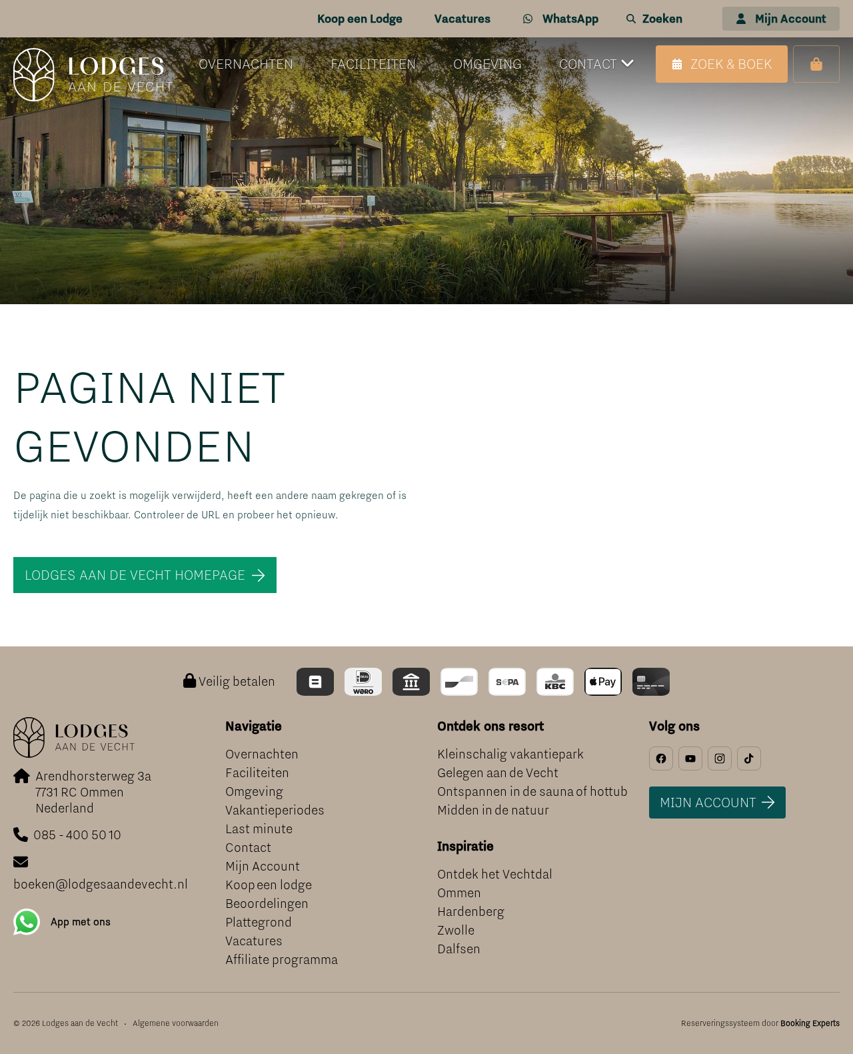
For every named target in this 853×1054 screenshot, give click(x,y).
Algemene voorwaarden (176, 1023)
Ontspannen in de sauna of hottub (532, 791)
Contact (248, 847)
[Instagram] (720, 758)
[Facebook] (661, 758)
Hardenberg (470, 911)
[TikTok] (749, 758)
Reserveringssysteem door (760, 1023)
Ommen (459, 893)
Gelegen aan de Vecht (497, 772)
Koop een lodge (268, 885)
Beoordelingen (267, 903)
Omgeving (254, 791)
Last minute (259, 829)
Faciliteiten (257, 772)
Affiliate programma (281, 959)
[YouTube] (690, 758)
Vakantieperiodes (275, 810)
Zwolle (455, 930)
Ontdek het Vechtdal (494, 874)
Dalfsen (458, 949)
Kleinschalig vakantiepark (510, 754)
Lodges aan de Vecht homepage (135, 574)
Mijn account (708, 802)
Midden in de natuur (493, 810)
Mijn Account (262, 866)
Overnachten (262, 754)
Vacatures (254, 941)
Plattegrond (258, 922)
